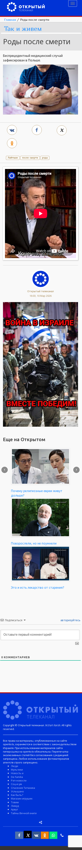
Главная (10, 20)
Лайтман (13, 157)
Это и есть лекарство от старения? (37, 587)
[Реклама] (40, 364)
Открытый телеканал (40, 291)
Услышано (17, 791)
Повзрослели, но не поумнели (34, 543)
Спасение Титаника (23, 788)
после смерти (30, 157)
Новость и (17, 773)
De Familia (17, 777)
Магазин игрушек (21, 798)
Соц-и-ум (16, 784)
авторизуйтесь (70, 620)
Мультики (17, 769)
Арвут (14, 809)
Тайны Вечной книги (24, 813)
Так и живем (23, 28)
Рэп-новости (18, 780)
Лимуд (15, 806)
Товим (15, 802)
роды (45, 157)
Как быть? (17, 795)
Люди (14, 766)
